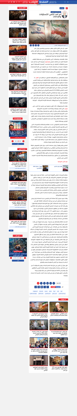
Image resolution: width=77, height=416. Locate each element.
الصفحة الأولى (40, 293)
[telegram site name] (41, 287)
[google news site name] (48, 287)
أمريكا (54, 291)
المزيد (18, 144)
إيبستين (47, 62)
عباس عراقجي (54, 293)
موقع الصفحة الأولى (33, 293)
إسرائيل (50, 291)
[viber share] (31, 45)
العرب (37, 78)
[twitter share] (36, 45)
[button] (23, 141)
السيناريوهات (35, 291)
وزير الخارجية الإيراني (62, 293)
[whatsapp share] (33, 45)
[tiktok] (35, 287)
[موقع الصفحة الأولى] (38, 2)
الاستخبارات (41, 291)
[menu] (68, 2)
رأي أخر (61, 8)
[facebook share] (38, 45)
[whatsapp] (38, 283)
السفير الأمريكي (47, 293)
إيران (66, 109)
